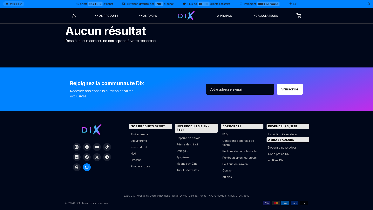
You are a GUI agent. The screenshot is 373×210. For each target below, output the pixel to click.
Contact (227, 170)
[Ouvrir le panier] (299, 15)
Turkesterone (139, 134)
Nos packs (149, 15)
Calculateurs (267, 15)
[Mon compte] (74, 15)
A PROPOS (224, 15)
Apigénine (183, 157)
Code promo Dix (278, 154)
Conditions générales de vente (238, 142)
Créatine (136, 160)
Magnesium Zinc (187, 163)
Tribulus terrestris (188, 170)
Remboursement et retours (239, 157)
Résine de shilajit (187, 144)
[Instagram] (77, 147)
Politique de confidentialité (239, 151)
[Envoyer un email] (87, 167)
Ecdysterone (139, 140)
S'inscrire (289, 89)
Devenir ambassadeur (282, 147)
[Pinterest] (87, 157)
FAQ (225, 134)
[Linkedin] (77, 157)
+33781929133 (217, 195)
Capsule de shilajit (188, 138)
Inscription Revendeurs (283, 134)
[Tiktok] (107, 147)
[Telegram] (107, 157)
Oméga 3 (182, 150)
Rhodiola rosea (140, 166)
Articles (227, 176)
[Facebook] (87, 147)
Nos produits (108, 15)
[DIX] (186, 15)
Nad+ (134, 153)
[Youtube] (97, 147)
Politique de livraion (235, 164)
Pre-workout (139, 147)
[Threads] (77, 167)
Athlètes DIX (276, 160)
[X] (97, 157)
